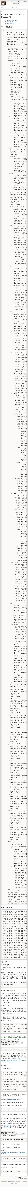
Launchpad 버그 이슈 (9, 1125)
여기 (21, 976)
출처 (21, 1105)
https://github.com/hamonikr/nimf (12, 1099)
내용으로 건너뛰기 (22, 1)
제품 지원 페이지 (11, 23)
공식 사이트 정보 (11, 22)
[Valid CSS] (24, 1181)
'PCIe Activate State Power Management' (15, 1037)
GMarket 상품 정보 (12, 20)
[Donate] (4, 1181)
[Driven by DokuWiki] (14, 1183)
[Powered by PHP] (11, 1181)
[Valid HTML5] (17, 1181)
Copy (24, 30)
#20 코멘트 (9, 1127)
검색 (13, 7)
